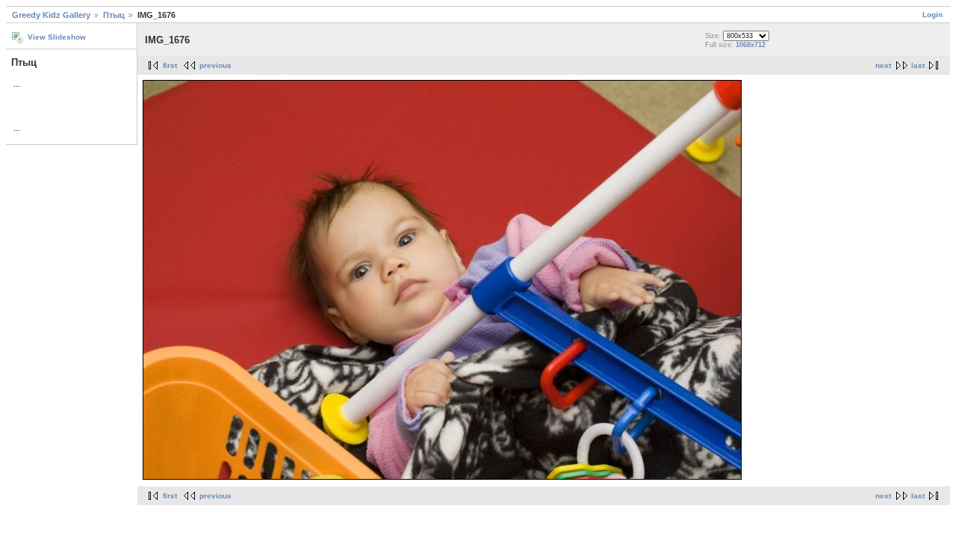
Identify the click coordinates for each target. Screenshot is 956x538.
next (883, 65)
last (918, 65)
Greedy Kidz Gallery (51, 14)
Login (932, 14)
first (170, 65)
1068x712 (751, 45)
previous (215, 65)
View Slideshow (57, 37)
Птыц (114, 14)
